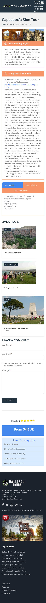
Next (41, 34)
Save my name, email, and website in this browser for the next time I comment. (23, 364)
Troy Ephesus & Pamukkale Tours (14, 571)
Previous (5, 34)
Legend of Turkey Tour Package (13, 568)
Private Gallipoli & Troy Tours (12, 558)
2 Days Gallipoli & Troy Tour (12, 565)
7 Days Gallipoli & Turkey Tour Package (16, 574)
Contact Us (6, 584)
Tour (10, 25)
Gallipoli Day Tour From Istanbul (13, 552)
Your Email (7, 354)
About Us (5, 587)
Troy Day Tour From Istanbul (12, 555)
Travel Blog (6, 593)
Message (6, 370)
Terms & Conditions (9, 590)
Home (4, 25)
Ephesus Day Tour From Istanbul (13, 561)
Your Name (7, 345)
